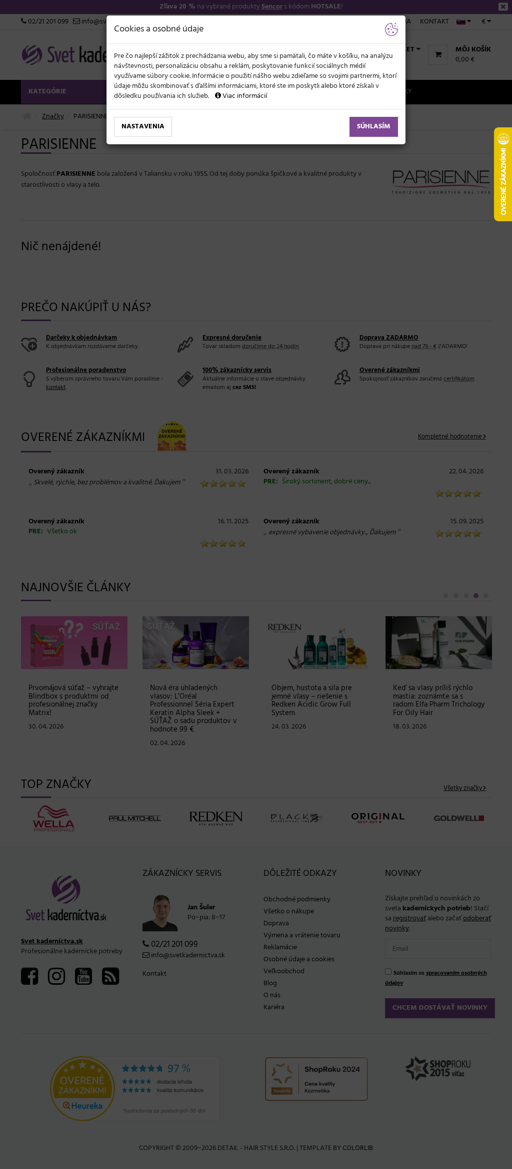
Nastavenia (143, 126)
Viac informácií (244, 96)
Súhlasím (373, 126)
